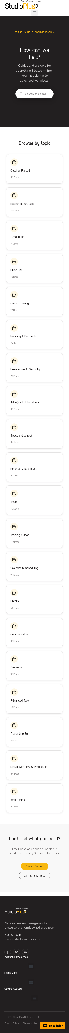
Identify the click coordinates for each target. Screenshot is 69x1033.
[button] (34, 13)
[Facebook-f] (7, 952)
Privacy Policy (11, 1023)
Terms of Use (30, 1023)
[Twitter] (16, 952)
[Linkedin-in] (25, 952)
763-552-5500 (12, 935)
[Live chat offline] (52, 1025)
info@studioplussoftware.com (22, 939)
